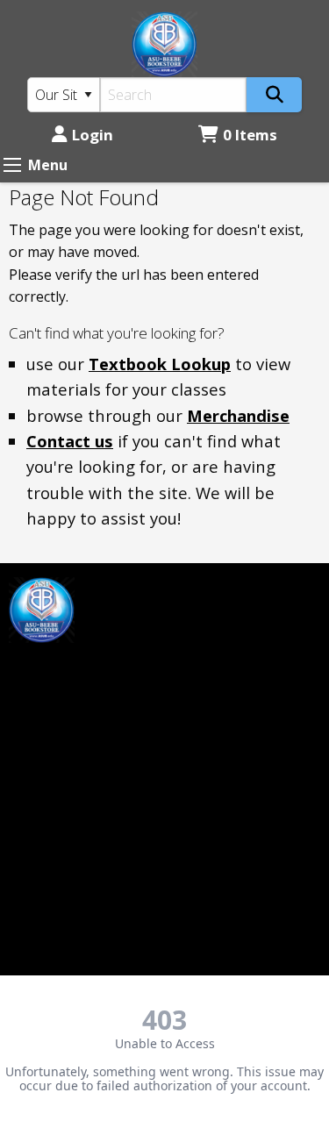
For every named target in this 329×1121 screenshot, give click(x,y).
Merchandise (238, 415)
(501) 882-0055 (57, 870)
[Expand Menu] (12, 165)
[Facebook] (30, 669)
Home (193, 587)
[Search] (274, 94)
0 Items (250, 135)
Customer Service (231, 616)
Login (92, 135)
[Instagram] (68, 669)
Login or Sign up (242, 646)
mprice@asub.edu (67, 713)
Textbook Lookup (160, 364)
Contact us (69, 441)
